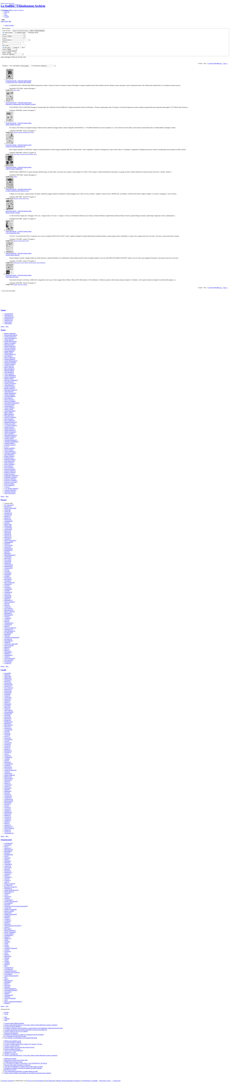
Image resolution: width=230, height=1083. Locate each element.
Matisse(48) (7, 563)
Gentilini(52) (8, 556)
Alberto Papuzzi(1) (9, 428)
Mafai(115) (7, 516)
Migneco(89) (8, 526)
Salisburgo (42, 262)
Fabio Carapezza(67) (10, 540)
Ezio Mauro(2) (8, 398)
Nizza (14, 90)
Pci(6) (6, 953)
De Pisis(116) (8, 514)
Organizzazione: (6, 40)
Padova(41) (7, 726)
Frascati (20, 198)
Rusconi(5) (7, 985)
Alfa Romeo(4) (8, 995)
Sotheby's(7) (7, 938)
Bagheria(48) (8, 713)
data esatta (7, 47)
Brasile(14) (7, 830)
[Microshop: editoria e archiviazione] (49, 1080)
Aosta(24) (7, 772)
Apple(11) (7, 898)
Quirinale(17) (8, 877)
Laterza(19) (7, 866)
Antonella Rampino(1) (10, 440)
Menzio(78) (7, 531)
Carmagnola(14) (9, 833)
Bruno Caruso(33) (9, 611)
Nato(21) (6, 859)
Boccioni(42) (8, 579)
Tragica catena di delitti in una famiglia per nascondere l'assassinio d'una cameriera (27, 1073)
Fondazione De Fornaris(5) (12, 972)
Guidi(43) (7, 576)
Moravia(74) (7, 537)
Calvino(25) (7, 663)
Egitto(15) (7, 822)
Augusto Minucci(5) (10, 354)
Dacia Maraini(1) (9, 454)
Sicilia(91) (7, 696)
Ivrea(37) (7, 736)
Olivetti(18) (7, 870)
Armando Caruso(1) (10, 445)
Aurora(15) (7, 880)
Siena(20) (7, 793)
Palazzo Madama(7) (10, 930)
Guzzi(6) (6, 950)
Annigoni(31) (8, 624)
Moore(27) (7, 650)
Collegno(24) (8, 773)
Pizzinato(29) (8, 639)
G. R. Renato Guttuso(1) (11, 488)
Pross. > (220, 63)
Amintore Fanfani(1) (10, 437)
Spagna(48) (7, 717)
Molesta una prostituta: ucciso (12, 1041)
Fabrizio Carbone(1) (10, 472)
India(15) (7, 823)
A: (3, 43)
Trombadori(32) (8, 623)
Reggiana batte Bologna (11, 1033)
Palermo (27, 262)
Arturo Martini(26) (9, 658)
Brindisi (15, 284)
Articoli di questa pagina (24, 80)
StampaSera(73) (8, 318)
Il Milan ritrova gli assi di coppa (13, 1061)
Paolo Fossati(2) (8, 419)
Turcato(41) (7, 587)
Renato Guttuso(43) (10, 333)
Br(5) (5, 966)
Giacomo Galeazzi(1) (10, 490)
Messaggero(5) (8, 980)
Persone (3, 500)
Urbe (27, 198)
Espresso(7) (7, 924)
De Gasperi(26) (8, 660)
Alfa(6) (6, 940)
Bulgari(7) (7, 917)
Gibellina (15, 132)
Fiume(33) (7, 747)
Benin (18, 154)
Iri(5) (5, 977)
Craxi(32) (7, 619)
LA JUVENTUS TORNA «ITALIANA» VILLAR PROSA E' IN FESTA (25, 1063)
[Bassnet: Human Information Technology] (67, 1080)
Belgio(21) (7, 783)
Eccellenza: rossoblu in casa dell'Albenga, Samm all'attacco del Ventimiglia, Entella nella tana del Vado (33, 1028)
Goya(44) (7, 571)
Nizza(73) (7, 702)
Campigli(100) (8, 521)
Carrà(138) (7, 511)
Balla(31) (7, 626)
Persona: (4, 36)
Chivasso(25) (8, 768)
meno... (3, 326)
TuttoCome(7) (8, 322)
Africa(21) (7, 781)
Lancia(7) (7, 927)
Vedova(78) (7, 532)
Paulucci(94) (8, 524)
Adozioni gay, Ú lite (10, 1052)
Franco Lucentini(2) (10, 401)
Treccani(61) (8, 845)
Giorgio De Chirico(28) (11, 644)
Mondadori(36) (8, 849)
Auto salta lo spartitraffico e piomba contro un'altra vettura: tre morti (23, 1066)
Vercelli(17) (7, 807)
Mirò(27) (6, 649)
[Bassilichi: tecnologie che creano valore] (38, 1080)
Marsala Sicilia (26, 132)
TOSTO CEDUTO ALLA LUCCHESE (16, 1031)
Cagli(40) (7, 590)
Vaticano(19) (8, 867)
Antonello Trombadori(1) (11, 441)
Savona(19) (7, 794)
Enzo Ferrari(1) (8, 466)
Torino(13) (7, 893)
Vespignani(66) (8, 542)
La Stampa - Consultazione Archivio (23, 5)
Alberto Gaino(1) (9, 427)
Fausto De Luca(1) (9, 474)
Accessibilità (94, 1080)
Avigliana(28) (8, 757)
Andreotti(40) (8, 589)
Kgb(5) (6, 979)
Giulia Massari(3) (9, 385)
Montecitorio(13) (9, 891)
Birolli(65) (7, 544)
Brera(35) (7, 605)
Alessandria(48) (8, 712)
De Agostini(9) (8, 903)
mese (5, 1020)
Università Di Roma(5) (10, 990)
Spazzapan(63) (8, 548)
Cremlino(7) (7, 921)
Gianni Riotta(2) (9, 406)
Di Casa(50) (7, 560)
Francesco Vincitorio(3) (11, 380)
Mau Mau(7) (8, 929)
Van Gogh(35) (8, 608)
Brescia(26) (7, 762)
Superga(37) (7, 848)
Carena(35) (7, 607)
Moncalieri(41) (8, 725)
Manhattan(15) (8, 826)
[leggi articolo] (10, 79)
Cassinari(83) (8, 527)
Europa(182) (8, 683)
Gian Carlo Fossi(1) (10, 493)
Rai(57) (6, 846)
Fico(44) (6, 569)
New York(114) (8, 688)
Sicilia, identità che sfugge (13, 124)
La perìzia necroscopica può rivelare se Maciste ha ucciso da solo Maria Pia (25, 1029)
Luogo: (4, 38)
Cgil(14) (6, 882)
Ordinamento (37, 66)
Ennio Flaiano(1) (9, 462)
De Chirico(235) (9, 505)
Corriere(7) (7, 919)
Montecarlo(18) (8, 801)
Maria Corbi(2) (8, 412)
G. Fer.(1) (7, 487)
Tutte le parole (8, 32)
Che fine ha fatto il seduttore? (12, 1026)
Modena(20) (7, 791)
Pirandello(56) (8, 550)
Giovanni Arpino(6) (10, 349)
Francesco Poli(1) (9, 483)
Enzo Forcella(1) (9, 467)
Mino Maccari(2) (9, 416)
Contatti (6, 17)
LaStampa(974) (8, 313)
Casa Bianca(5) (8, 969)
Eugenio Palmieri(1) (10, 470)
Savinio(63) (7, 547)
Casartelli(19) (8, 864)
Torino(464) (7, 676)
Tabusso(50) (7, 561)
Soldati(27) (7, 653)
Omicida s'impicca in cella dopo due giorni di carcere (19, 1047)
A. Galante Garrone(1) (10, 425)
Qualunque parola (33, 32)
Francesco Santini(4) (10, 362)
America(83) (8, 697)
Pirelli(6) (6, 954)
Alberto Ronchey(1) (10, 430)
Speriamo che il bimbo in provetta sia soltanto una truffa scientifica (23, 1068)
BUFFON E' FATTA (10, 1070)
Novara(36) (7, 738)
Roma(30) (7, 853)
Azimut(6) (7, 942)
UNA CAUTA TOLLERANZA (13, 1050)
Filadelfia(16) (8, 812)
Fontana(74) (7, 535)
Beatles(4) (7, 1003)
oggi (5, 1017)
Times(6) (6, 958)
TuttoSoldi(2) (8, 323)
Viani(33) (7, 616)
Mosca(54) (7, 707)
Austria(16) (7, 810)
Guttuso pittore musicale (12, 255)
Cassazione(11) (8, 900)
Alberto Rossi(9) (9, 340)
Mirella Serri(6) (8, 353)
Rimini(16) (7, 815)
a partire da (15, 47)
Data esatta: (5, 45)
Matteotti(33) (8, 613)
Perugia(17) (7, 804)
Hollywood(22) (8, 778)
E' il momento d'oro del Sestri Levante (15, 1036)
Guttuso (9, 25)
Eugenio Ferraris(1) (9, 469)
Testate (3, 310)
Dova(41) (7, 586)
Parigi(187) (7, 681)
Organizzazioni (6, 840)
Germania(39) (8, 730)
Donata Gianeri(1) (9, 456)
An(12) (6, 895)
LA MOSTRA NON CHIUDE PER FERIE (18, 82)
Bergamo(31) (8, 751)
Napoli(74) (7, 700)
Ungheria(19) (8, 796)
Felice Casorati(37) (9, 602)
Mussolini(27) (8, 652)
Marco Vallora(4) (9, 367)
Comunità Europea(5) (10, 971)
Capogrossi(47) (8, 565)
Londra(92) (7, 694)
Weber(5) (7, 993)
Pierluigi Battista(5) (9, 359)
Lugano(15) (7, 825)
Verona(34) (7, 744)
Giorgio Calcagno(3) (10, 383)
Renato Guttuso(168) (10, 508)
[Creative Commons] (7, 1080)
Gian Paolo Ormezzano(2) (11, 403)
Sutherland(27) (8, 655)
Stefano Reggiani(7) (10, 346)
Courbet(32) (7, 618)
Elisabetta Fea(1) (9, 458)
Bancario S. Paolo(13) (10, 887)
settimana (7, 1018)
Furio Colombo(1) (9, 485)
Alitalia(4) (7, 996)
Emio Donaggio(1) (9, 461)
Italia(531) (7, 675)
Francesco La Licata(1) (10, 482)
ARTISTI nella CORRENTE (14, 169)
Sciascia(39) (7, 595)
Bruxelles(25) (8, 767)
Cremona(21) (8, 784)
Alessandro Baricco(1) (10, 435)
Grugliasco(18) (8, 799)
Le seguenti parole (20, 32)
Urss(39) (6, 731)
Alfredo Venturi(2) (9, 395)
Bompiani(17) (8, 872)
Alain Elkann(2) (8, 391)
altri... (7, 326)
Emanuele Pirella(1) (10, 459)
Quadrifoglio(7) (8, 935)
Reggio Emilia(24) (9, 775)
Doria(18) (7, 869)
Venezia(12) (7, 896)
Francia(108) (8, 691)
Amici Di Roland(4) (10, 998)
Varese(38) (7, 734)
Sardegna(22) (8, 780)
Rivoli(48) (7, 715)
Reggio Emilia (21, 240)
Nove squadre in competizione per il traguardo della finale (20, 1038)
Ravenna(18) (8, 802)
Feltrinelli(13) (8, 888)
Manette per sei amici (10, 1058)
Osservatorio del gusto (12, 277)
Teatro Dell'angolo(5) (10, 988)
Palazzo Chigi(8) (9, 911)
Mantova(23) (8, 776)
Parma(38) (7, 733)
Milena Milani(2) (9, 414)
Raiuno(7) (7, 937)
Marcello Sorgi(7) (9, 344)
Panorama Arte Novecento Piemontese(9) (16, 906)
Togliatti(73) (7, 539)
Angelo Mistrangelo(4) (10, 361)
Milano (31, 154)
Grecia (22, 262)
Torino (18, 90)
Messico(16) (7, 814)
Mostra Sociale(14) (9, 883)
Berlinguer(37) (8, 600)
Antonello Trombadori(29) (11, 637)
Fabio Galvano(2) (9, 399)
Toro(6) (6, 959)
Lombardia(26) (8, 763)
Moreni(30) (7, 634)
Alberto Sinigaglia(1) (10, 432)
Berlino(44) (7, 720)
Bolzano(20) (7, 788)
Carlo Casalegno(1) (9, 451)
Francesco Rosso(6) (10, 348)
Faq (5, 13)
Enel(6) (6, 945)
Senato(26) (7, 858)
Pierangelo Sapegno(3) (10, 390)
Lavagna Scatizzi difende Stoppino (14, 1023)
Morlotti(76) (7, 534)
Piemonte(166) (8, 684)
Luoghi (3, 670)
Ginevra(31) (7, 752)
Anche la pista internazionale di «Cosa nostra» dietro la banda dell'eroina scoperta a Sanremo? (31, 1025)
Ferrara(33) (7, 746)
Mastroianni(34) (8, 610)
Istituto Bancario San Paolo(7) (12, 925)
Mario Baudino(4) (9, 369)
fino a (23, 47)
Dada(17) (7, 875)
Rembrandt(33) (8, 615)
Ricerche (6, 12)
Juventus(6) (7, 951)
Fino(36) (6, 603)
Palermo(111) (8, 689)
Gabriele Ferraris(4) (9, 364)
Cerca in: (4, 51)
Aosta (14, 154)
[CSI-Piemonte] (85, 1080)
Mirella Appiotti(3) (9, 388)
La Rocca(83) (8, 529)
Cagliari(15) (7, 818)
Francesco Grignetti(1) (10, 480)
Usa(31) (6, 754)
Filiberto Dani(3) (9, 378)
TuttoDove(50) (8, 320)
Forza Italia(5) (8, 974)
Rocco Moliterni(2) (9, 420)
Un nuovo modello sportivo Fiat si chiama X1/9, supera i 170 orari (23, 1044)
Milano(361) (7, 678)
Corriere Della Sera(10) (11, 901)
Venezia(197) (8, 679)
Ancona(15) (7, 817)
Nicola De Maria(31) (10, 628)
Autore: (4, 34)
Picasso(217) (8, 506)
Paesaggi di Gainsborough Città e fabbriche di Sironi (20, 104)
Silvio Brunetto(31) (9, 631)
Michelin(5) (7, 982)
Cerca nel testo (6, 30)
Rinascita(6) (7, 956)
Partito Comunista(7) (10, 932)
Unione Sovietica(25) (10, 770)
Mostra (18, 66)
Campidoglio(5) (8, 967)
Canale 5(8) (7, 908)
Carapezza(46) (8, 568)
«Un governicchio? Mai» (13, 233)
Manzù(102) (7, 519)
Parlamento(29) (8, 854)
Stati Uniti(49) (8, 710)
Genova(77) (7, 699)
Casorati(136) (8, 513)
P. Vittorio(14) (8, 885)
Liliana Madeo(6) (9, 351)
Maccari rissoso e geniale (13, 212)
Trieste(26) (7, 765)
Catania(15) (7, 820)
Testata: (4, 49)
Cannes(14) (7, 831)
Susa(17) (6, 805)
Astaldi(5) (7, 963)
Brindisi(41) (7, 723)
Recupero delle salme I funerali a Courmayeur (17, 1065)
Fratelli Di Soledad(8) (10, 909)
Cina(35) (6, 741)
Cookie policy (117, 1080)
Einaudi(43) (7, 574)
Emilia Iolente (16, 262)
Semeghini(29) (8, 640)
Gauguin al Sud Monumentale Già (15, 146)
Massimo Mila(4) (9, 370)
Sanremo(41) (8, 728)
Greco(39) (7, 594)
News (6, 15)
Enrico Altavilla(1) (9, 464)
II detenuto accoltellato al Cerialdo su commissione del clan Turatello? (24, 1034)
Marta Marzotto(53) (9, 555)
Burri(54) (7, 552)
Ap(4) (6, 1000)
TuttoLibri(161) (8, 315)
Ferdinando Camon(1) (10, 477)
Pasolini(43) (7, 577)
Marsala (20, 132)
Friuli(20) (7, 789)
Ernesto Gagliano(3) (10, 377)
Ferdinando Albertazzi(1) (11, 475)
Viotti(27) (7, 657)
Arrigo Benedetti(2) (9, 396)
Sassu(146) (7, 510)
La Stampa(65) (8, 843)
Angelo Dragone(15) (10, 336)
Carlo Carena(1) (8, 449)
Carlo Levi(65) (8, 545)
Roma (24, 198)
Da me (6, 1014)
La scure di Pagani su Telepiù (12, 1042)
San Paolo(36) (8, 739)
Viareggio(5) (8, 992)
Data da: (4, 42)
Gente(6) (6, 946)
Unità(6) (6, 961)
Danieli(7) (7, 922)
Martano (25, 284)
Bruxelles (15, 198)
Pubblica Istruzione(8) (10, 914)
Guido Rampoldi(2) (9, 411)
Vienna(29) (7, 755)
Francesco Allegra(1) (10, 479)
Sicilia (32, 132)
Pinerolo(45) (7, 718)
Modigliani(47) (8, 566)
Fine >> (225, 63)
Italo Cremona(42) (9, 582)
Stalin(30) (7, 636)
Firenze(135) (8, 686)
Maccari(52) (7, 558)
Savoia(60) (7, 705)
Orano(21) (7, 786)
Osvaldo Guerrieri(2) (10, 417)
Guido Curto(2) (8, 409)
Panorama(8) (8, 912)
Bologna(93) (8, 692)
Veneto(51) (7, 709)
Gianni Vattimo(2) (9, 407)
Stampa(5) (7, 987)
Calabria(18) (7, 797)
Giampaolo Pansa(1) (10, 491)
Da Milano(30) (8, 632)
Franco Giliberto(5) (9, 357)
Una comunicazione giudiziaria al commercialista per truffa (21, 1071)
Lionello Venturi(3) (9, 386)
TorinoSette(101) (9, 317)
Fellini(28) (7, 642)
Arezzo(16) (7, 809)
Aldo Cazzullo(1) (9, 433)
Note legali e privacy (105, 1080)
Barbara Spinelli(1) (9, 448)
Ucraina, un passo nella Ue (12, 1045)
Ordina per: (5, 54)
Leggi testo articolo (11, 80)
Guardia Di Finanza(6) (10, 948)
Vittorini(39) (7, 597)
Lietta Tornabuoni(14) (10, 338)
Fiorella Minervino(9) (10, 341)
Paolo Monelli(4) (9, 372)
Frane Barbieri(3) (9, 382)
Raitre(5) (6, 984)
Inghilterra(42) (8, 721)
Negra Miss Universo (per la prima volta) (16, 1060)
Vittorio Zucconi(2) (9, 424)
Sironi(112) (7, 518)
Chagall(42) (7, 581)
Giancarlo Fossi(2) (9, 404)
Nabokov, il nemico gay (11, 1054)
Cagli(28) (7, 759)
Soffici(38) (7, 598)
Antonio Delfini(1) (9, 443)
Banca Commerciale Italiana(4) (13, 1001)
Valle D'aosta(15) (9, 828)
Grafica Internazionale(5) (11, 975)
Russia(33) (7, 749)
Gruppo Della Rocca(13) (11, 890)
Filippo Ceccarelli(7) (10, 343)
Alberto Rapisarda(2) (10, 393)
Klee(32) (6, 621)
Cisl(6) (6, 943)
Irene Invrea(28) (8, 645)
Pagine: (4, 52)
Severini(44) (7, 573)
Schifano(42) (8, 584)
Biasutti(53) (7, 553)
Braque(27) (7, 647)
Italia (27, 154)
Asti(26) (6, 760)
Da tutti (6, 1012)
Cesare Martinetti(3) (10, 375)
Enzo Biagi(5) (8, 356)
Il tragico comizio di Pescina (12, 1049)
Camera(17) (7, 874)
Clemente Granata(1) (10, 453)
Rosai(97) (7, 523)
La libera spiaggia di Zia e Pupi (17, 191)
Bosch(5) (7, 964)
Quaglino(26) (8, 661)
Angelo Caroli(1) (9, 438)
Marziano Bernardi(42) (10, 335)
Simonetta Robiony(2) (10, 422)
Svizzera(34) (8, 742)
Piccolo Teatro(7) (9, 933)
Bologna (15, 240)
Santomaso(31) (8, 629)
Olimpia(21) (7, 861)
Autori (3, 330)
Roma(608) (7, 673)
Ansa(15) (7, 879)
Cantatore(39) (8, 592)
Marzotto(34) (8, 851)
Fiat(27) (6, 856)
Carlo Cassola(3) (9, 374)
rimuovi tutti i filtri (6, 21)
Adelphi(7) (7, 916)
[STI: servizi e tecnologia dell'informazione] (29, 1080)
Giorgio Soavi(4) (9, 365)
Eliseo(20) (7, 862)
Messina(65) (7, 704)
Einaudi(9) (7, 904)
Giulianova (23, 154)
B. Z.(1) (6, 446)
